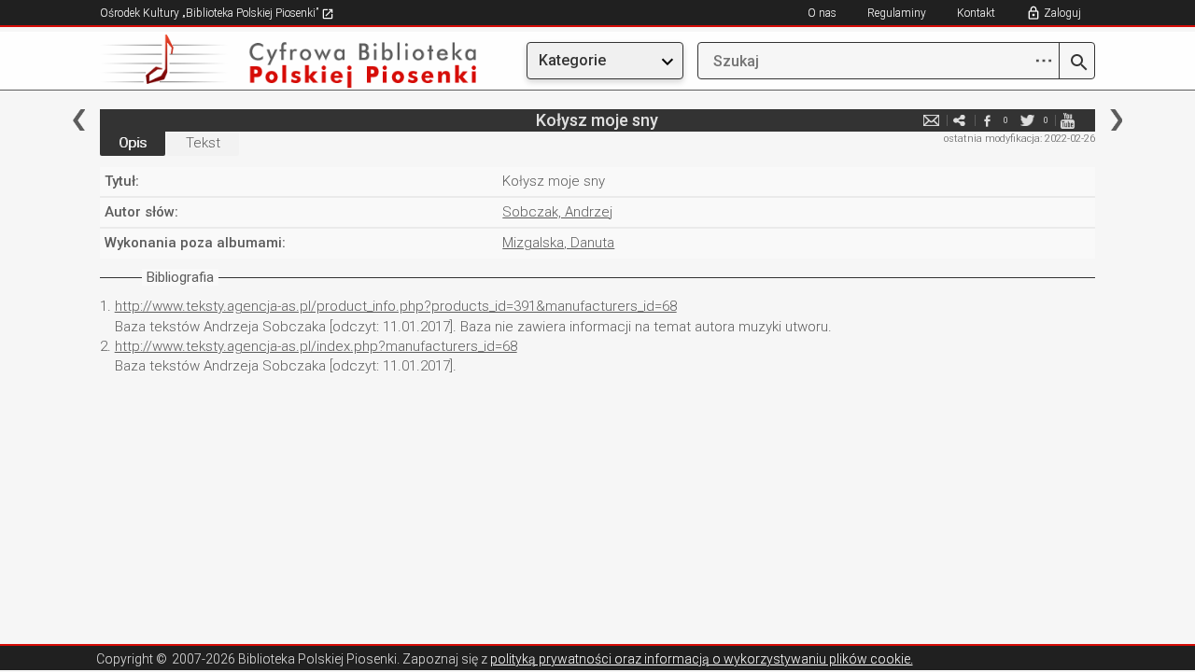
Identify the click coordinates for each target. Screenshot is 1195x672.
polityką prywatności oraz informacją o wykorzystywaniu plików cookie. (701, 658)
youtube (1067, 120)
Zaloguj (1062, 13)
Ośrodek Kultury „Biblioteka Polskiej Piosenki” (210, 13)
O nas (822, 13)
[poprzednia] (79, 120)
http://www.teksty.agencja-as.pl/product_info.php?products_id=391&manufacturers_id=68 (396, 306)
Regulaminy (896, 13)
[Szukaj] (1077, 63)
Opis (133, 142)
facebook (986, 120)
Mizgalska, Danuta (558, 242)
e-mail (930, 120)
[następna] (1116, 120)
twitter (1027, 120)
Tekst (203, 142)
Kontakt (976, 13)
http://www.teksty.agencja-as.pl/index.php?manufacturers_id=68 (316, 346)
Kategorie (572, 60)
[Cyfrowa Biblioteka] (249, 61)
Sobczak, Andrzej (557, 211)
